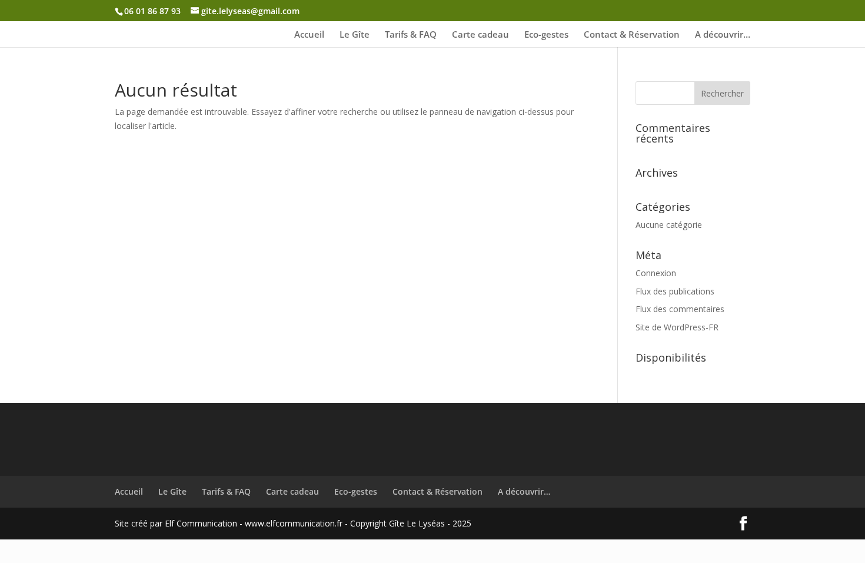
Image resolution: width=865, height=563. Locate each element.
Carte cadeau (480, 35)
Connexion (656, 273)
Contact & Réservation (632, 35)
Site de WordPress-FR (677, 327)
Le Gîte (355, 35)
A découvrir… (722, 35)
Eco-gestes (546, 35)
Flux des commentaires (680, 308)
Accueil (309, 35)
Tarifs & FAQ (411, 35)
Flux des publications (675, 291)
